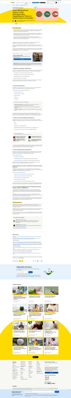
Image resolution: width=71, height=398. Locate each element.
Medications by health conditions (15, 370)
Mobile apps (14, 365)
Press (29, 369)
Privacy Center (38, 364)
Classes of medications (15, 372)
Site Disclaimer (38, 367)
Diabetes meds (26, 23)
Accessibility (30, 364)
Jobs (29, 374)
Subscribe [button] (30, 272)
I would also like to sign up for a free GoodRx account (32, 393)
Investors (30, 375)
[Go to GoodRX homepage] (12, 2)
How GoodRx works (23, 363)
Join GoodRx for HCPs (58, 0)
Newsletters (22, 372)
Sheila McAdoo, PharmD (32, 20)
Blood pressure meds (39, 23)
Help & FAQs (30, 363)
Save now (22, 59)
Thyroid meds (21, 23)
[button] (36, 2)
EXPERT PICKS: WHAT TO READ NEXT (22, 102)
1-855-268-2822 (51, 388)
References (54, 23)
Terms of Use (24, 276)
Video (21, 371)
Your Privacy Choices (39, 373)
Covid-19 (22, 376)
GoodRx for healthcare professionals (23, 366)
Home (13, 5)
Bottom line (50, 23)
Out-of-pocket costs (15, 373)
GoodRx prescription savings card (16, 367)
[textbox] (22, 272)
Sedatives (16, 23)
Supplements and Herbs (23, 5)
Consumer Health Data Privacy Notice (39, 371)
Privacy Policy (32, 276)
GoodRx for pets (14, 376)
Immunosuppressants (32, 23)
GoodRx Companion (15, 377)
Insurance (14, 364)
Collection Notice (39, 368)
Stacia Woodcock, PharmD (23, 20)
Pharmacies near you (23, 364)
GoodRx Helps (30, 373)
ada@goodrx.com (56, 388)
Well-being (17, 5)
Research (30, 370)
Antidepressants (45, 23)
